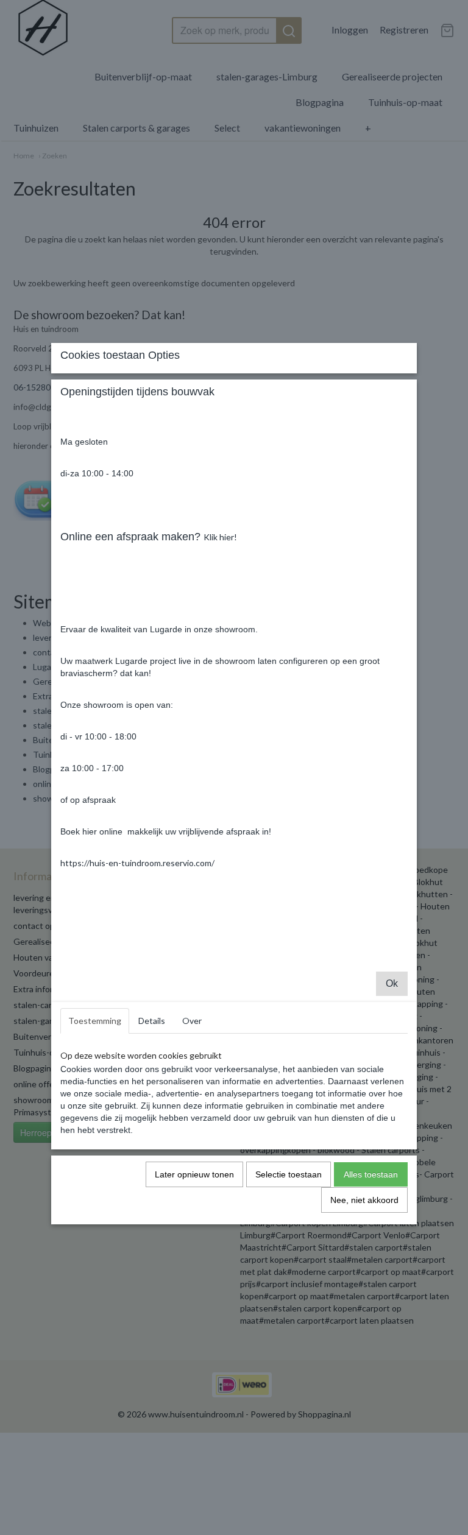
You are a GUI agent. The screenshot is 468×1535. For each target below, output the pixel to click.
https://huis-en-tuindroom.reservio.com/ (137, 863)
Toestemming (94, 1020)
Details (151, 1020)
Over (192, 1020)
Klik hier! (220, 537)
